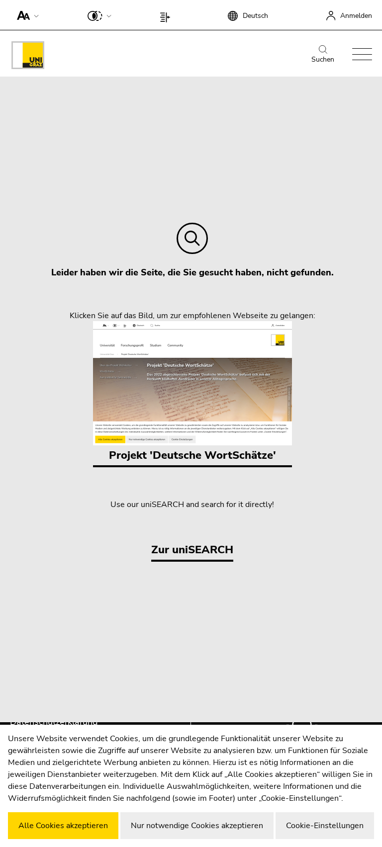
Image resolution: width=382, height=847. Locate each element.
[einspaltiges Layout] (167, 15)
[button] (25, 15)
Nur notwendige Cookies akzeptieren (197, 825)
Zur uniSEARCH (192, 549)
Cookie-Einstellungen (325, 825)
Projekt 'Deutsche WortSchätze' (192, 455)
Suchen (322, 59)
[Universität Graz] (27, 57)
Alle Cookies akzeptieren (63, 825)
